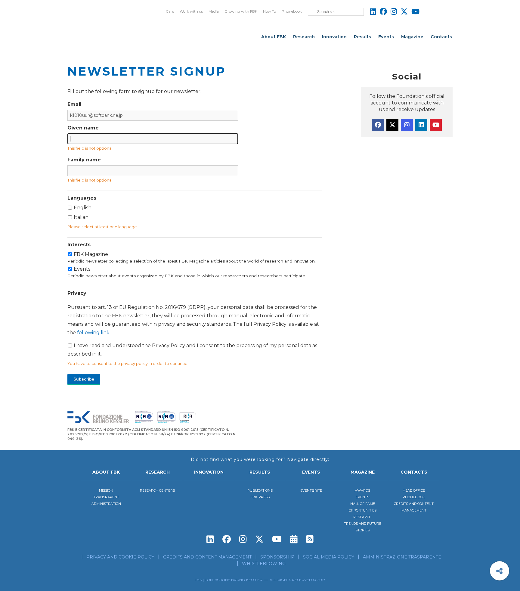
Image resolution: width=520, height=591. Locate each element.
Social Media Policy (328, 557)
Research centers (157, 490)
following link (93, 332)
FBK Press (260, 497)
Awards (362, 490)
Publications (260, 490)
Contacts (441, 36)
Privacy (76, 293)
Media (214, 11)
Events (386, 36)
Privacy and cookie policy (120, 557)
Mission (106, 490)
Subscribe (83, 379)
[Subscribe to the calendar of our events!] (294, 539)
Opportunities (362, 510)
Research (304, 36)
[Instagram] (407, 125)
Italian (81, 217)
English (82, 207)
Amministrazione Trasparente (402, 557)
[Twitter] (392, 125)
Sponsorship (277, 557)
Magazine (412, 36)
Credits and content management (207, 557)
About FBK (273, 36)
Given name (83, 128)
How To (269, 11)
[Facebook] (378, 125)
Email (74, 104)
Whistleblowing (264, 563)
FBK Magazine (191, 257)
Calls (170, 11)
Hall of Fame (362, 504)
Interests (79, 244)
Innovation (334, 36)
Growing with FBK (240, 11)
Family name (84, 160)
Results (362, 36)
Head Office (414, 490)
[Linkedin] (421, 125)
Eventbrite (311, 490)
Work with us (191, 11)
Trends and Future (362, 523)
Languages (81, 198)
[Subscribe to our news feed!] (310, 539)
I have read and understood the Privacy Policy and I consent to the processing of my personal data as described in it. (193, 330)
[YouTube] (436, 125)
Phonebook (292, 11)
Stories (362, 530)
